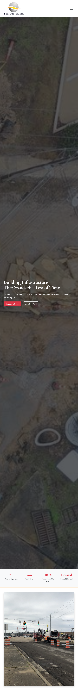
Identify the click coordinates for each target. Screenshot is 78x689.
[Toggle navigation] (71, 9)
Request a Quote (12, 304)
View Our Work (31, 304)
